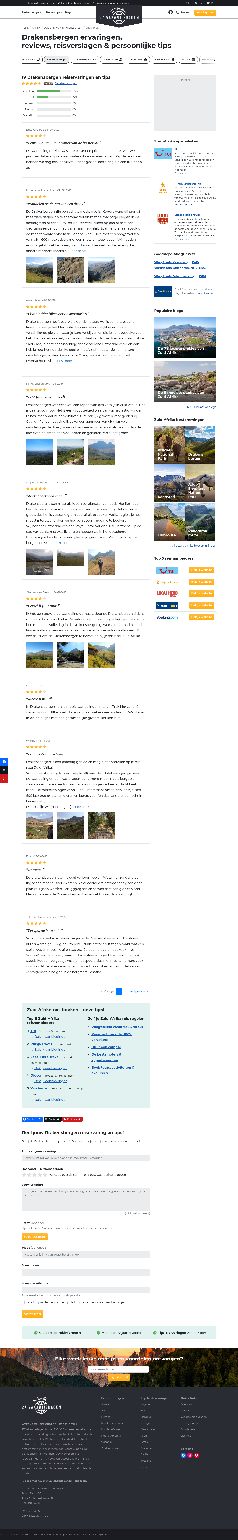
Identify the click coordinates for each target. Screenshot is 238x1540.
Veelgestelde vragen (194, 1416)
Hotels (186, 59)
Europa (105, 1416)
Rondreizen (110, 59)
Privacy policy (189, 1423)
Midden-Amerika (112, 1423)
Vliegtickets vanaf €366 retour (117, 1027)
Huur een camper (106, 1047)
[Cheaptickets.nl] (164, 291)
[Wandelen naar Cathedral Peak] (101, 562)
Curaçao (146, 1423)
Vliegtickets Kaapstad (170, 262)
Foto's (26, 1223)
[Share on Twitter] (4, 770)
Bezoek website (183, 173)
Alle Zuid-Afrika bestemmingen (194, 545)
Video (26, 1247)
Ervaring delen (205, 12)
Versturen (32, 1314)
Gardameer (148, 1429)
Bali (143, 1410)
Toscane (146, 1460)
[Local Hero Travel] (164, 219)
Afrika (36, 27)
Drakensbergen (72, 27)
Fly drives (136, 59)
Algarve (146, 1404)
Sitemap (186, 1435)
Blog (68, 12)
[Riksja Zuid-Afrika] (164, 188)
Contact (210, 3)
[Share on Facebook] (4, 762)
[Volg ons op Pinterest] (196, 1455)
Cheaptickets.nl (204, 293)
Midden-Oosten (111, 1429)
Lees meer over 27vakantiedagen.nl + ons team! (56, 1481)
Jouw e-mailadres (35, 1283)
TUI (176, 149)
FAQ (201, 3)
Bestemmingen (31, 12)
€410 (195, 262)
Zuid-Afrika (51, 27)
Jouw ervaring (32, 1184)
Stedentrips (53, 12)
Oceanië (106, 1442)
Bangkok (146, 1416)
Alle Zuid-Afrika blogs (201, 407)
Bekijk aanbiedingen (50, 1037)
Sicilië (144, 1454)
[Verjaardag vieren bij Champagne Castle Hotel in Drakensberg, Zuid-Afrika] (39, 562)
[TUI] (164, 153)
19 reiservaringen (66, 83)
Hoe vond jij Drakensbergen (42, 1169)
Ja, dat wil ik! (119, 1377)
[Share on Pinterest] (4, 778)
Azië (103, 1410)
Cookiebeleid (189, 1429)
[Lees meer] (76, 251)
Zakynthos (147, 1467)
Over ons (191, 3)
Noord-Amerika (111, 1435)
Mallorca (146, 1448)
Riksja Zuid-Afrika (187, 183)
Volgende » (139, 991)
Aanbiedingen (83, 59)
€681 (202, 276)
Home (25, 27)
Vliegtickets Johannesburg (174, 268)
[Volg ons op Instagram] (190, 1455)
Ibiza (144, 1435)
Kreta (144, 1442)
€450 (203, 268)
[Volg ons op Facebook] (170, 12)
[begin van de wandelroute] (101, 826)
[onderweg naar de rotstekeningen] (39, 826)
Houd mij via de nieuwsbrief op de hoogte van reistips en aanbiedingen (76, 1302)
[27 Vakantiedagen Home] (119, 14)
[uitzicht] (70, 826)
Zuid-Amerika (110, 1448)
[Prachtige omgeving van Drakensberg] (70, 557)
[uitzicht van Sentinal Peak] (101, 269)
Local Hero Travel (187, 214)
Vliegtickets (162, 59)
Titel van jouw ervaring (39, 1151)
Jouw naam (30, 1265)
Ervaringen (54, 59)
